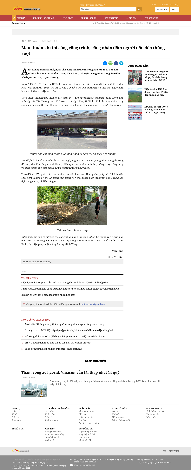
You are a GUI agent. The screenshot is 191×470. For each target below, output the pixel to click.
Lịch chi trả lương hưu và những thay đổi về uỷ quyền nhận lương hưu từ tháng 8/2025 (156, 75)
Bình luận (16, 420)
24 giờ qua (162, 9)
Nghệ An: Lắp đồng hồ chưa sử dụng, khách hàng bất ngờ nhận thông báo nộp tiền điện (70, 288)
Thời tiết (155, 5)
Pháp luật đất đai (87, 434)
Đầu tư (115, 411)
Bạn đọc (82, 420)
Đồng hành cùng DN (121, 420)
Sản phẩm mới (52, 437)
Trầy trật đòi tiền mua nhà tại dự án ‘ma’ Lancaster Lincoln (56, 342)
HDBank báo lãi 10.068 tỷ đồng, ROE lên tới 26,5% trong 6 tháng (156, 109)
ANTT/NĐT (118, 257)
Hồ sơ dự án (118, 417)
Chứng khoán (51, 420)
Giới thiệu (174, 5)
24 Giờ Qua (131, 18)
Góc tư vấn (84, 437)
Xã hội (14, 414)
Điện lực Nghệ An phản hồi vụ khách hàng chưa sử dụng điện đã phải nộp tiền (65, 282)
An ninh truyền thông (89, 423)
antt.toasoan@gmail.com (93, 304)
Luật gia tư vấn (86, 417)
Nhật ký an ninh (86, 411)
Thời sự (21, 18)
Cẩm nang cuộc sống (54, 434)
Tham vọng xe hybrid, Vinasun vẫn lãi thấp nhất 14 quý (70, 372)
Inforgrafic (151, 417)
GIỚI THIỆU (174, 451)
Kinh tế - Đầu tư (88, 18)
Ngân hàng (50, 414)
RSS (164, 451)
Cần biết (50, 428)
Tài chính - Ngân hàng (43, 18)
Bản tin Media (111, 18)
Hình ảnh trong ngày (156, 411)
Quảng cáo (50, 440)
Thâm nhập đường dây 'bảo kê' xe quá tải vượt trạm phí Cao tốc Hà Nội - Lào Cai (119, 23)
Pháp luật (68, 18)
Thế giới (15, 417)
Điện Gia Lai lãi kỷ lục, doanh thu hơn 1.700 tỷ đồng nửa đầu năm (156, 92)
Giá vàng (164, 5)
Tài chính (49, 411)
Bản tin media (152, 414)
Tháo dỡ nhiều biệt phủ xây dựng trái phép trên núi (51, 348)
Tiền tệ (48, 417)
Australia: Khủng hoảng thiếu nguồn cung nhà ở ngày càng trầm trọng (62, 324)
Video (174, 9)
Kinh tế (115, 414)
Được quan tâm (138, 65)
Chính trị (16, 411)
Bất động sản (151, 18)
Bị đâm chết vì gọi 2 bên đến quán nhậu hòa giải (48, 294)
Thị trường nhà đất (88, 431)
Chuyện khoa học (53, 431)
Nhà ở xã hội (85, 440)
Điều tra (82, 414)
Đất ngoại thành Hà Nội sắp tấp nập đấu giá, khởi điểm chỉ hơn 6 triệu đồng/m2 (67, 330)
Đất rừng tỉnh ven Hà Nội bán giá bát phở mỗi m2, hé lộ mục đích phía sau (64, 336)
